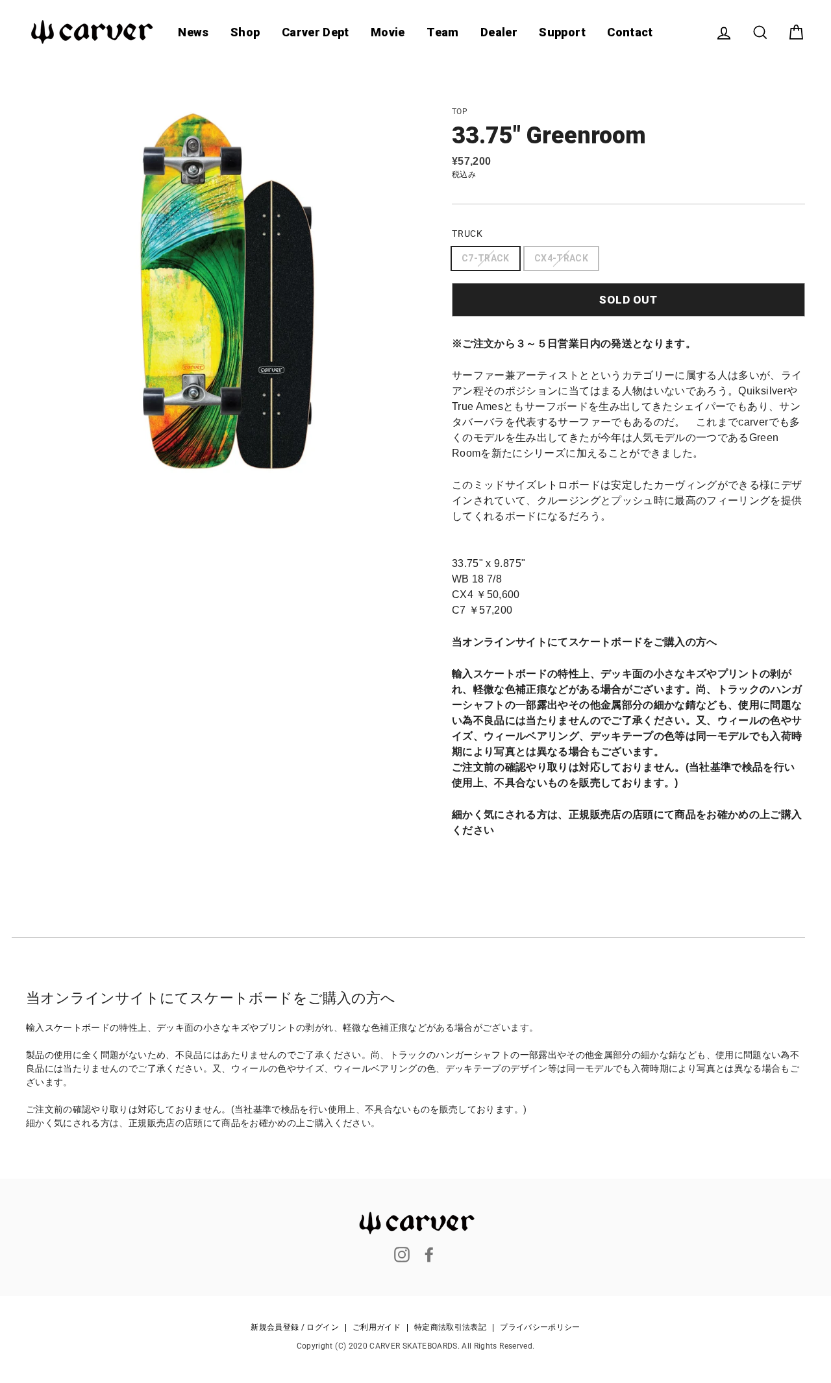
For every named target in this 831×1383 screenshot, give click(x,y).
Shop (245, 32)
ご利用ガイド (377, 1328)
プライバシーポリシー (540, 1328)
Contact (629, 32)
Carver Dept (315, 32)
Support (562, 32)
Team (442, 32)
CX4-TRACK (561, 258)
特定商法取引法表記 (450, 1328)
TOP (459, 111)
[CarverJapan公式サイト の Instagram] (402, 1254)
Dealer (498, 32)
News (193, 32)
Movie (388, 32)
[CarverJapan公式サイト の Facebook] (429, 1254)
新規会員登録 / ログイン (295, 1328)
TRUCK (467, 233)
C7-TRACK (486, 258)
